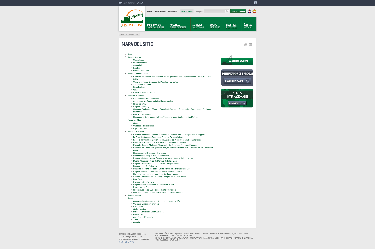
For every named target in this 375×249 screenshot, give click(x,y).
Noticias (248, 26)
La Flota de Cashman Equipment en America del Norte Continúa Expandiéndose (167, 139)
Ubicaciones (138, 59)
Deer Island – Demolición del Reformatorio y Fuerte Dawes (158, 192)
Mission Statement (141, 70)
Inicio (149, 11)
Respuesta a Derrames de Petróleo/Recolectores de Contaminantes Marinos (165, 117)
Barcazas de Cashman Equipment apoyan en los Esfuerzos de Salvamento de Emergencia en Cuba (173, 149)
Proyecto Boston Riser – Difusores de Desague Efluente (157, 163)
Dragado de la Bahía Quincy (145, 166)
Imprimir (245, 44)
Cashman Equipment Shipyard (146, 203)
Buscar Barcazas (234, 80)
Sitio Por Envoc (126, 242)
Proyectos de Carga (141, 106)
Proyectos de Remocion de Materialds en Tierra (153, 184)
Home (129, 54)
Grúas (135, 89)
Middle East (138, 214)
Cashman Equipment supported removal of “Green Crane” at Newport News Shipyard (169, 134)
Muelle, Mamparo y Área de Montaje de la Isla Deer (155, 160)
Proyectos (231, 26)
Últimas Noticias (140, 62)
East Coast (138, 206)
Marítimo (215, 26)
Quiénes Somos (134, 56)
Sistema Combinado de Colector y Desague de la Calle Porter (159, 176)
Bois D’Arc (137, 179)
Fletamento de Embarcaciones (146, 98)
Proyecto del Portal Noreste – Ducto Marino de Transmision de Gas (161, 168)
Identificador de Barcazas (166, 11)
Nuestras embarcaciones (138, 73)
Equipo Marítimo (134, 120)
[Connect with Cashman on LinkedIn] (255, 3)
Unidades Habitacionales (143, 125)
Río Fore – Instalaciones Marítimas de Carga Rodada (155, 174)
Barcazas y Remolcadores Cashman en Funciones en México (159, 142)
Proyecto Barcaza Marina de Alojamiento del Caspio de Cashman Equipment (165, 145)
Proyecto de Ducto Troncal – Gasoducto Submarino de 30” (158, 171)
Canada (136, 222)
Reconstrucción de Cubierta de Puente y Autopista (154, 189)
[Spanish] (254, 11)
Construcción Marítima (142, 114)
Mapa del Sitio (161, 240)
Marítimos (198, 26)
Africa (135, 219)
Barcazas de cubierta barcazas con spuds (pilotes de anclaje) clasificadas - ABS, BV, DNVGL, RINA (173, 78)
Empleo (136, 67)
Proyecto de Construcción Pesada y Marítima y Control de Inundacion (163, 158)
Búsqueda (199, 11)
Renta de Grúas (140, 103)
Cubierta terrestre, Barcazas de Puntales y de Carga (155, 81)
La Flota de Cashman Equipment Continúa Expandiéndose (158, 137)
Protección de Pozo (141, 187)
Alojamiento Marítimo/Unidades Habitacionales (153, 101)
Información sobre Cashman (168, 234)
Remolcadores (139, 87)
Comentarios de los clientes (218, 238)
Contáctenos (186, 11)
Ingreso (238, 238)
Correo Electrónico (250, 44)
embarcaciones (178, 26)
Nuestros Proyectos (135, 131)
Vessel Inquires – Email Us (132, 2)
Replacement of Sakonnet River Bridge (149, 152)
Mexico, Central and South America (148, 211)
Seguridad (137, 65)
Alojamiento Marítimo (142, 84)
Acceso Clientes (238, 11)
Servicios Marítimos (135, 95)
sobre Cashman (155, 26)
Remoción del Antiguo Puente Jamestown (151, 155)
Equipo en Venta (140, 128)
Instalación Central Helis (143, 181)
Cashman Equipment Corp (132, 18)
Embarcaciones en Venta (144, 92)
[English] (249, 11)
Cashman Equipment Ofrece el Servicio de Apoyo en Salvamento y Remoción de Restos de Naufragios (172, 110)
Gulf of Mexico (139, 209)
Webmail (174, 240)
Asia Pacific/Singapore (143, 217)
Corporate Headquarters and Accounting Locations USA (156, 201)
